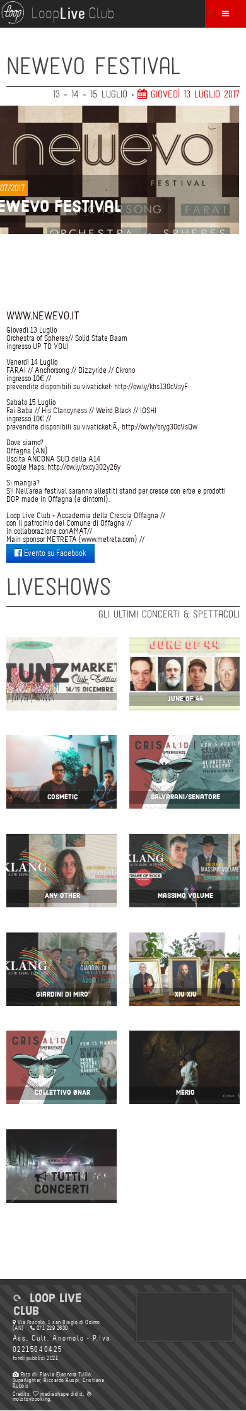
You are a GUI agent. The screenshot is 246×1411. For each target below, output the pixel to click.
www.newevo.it (42, 316)
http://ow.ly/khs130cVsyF (151, 386)
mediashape (54, 1394)
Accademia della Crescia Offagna (107, 515)
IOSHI (148, 410)
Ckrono (125, 370)
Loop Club (73, 14)
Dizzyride (92, 370)
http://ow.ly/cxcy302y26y (83, 467)
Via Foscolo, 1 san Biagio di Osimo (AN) (56, 1325)
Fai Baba (19, 410)
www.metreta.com (107, 539)
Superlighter (26, 1380)
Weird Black (113, 410)
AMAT (78, 531)
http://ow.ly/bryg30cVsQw (159, 426)
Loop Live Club (28, 515)
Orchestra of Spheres (37, 338)
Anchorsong (52, 370)
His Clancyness (64, 410)
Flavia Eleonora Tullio (65, 1374)
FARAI (16, 370)
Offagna (18, 450)
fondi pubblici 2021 (36, 1358)
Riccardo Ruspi (61, 1380)
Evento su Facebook (54, 553)
